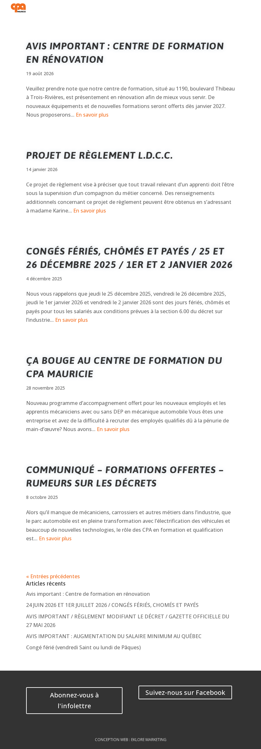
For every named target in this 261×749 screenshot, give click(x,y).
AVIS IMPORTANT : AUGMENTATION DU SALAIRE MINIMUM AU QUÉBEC (113, 636)
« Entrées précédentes (53, 576)
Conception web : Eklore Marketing (130, 739)
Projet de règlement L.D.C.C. (99, 155)
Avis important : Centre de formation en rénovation (88, 593)
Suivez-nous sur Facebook (185, 692)
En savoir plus (92, 114)
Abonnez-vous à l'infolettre (74, 700)
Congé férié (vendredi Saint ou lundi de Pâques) (83, 647)
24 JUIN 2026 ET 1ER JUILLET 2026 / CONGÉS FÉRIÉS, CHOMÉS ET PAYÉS (112, 605)
